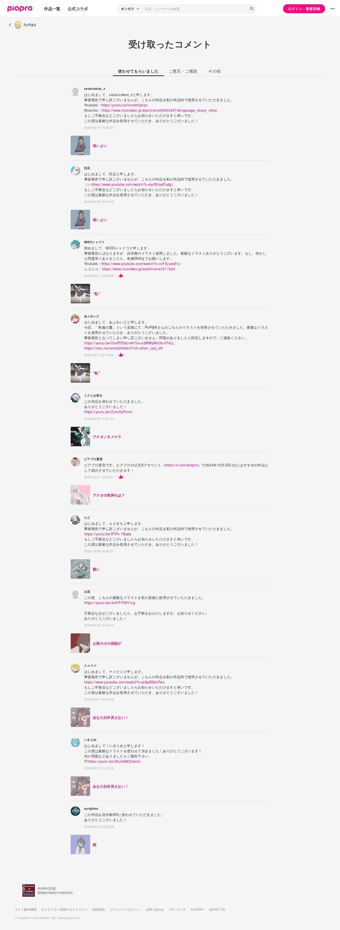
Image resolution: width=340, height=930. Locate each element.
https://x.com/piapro (181, 464)
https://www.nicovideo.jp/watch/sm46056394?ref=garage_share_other (159, 110)
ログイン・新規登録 (304, 8)
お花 (87, 591)
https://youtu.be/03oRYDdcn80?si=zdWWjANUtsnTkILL (129, 342)
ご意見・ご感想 (183, 71)
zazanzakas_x (94, 88)
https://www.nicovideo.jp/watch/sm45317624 (138, 268)
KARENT (197, 909)
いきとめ (90, 739)
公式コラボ (78, 8)
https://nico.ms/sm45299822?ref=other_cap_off (123, 348)
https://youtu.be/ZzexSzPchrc (108, 411)
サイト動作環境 (25, 909)
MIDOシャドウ (94, 242)
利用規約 (99, 909)
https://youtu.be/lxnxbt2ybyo (124, 104)
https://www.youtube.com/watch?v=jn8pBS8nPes (124, 681)
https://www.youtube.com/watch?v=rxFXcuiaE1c (140, 263)
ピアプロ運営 (93, 459)
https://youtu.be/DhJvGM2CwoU (114, 761)
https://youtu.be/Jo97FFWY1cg (109, 602)
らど (87, 517)
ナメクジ (90, 665)
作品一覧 (52, 8)
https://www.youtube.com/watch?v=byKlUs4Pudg (131, 184)
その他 (214, 71)
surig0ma (91, 808)
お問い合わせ (155, 909)
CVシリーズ (177, 909)
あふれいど (92, 316)
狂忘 (87, 168)
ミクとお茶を (93, 395)
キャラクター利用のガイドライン (64, 909)
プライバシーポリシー (125, 909)
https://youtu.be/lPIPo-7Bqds (107, 533)
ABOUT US (217, 909)
